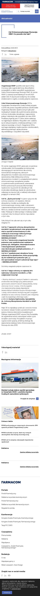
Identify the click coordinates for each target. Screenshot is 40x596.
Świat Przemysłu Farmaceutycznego (11, 5)
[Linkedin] (5, 575)
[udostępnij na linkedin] (5, 54)
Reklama (4, 539)
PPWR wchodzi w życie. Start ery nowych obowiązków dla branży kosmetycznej (16, 434)
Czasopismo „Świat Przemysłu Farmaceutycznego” (12, 546)
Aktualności (12, 51)
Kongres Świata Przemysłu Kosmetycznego (17, 518)
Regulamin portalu (8, 508)
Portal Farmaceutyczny (9, 501)
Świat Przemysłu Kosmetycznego (29, 5)
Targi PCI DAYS (6, 525)
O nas (3, 558)
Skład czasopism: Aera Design (12, 565)
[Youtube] (9, 575)
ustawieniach (16, 589)
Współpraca (5, 542)
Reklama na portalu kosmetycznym (14, 497)
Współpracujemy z (8, 561)
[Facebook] (2, 575)
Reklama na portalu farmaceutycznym (15, 504)
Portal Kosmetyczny (8, 493)
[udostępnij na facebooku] (2, 54)
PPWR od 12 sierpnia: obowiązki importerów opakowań (17, 441)
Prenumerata (6, 535)
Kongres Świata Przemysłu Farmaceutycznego (18, 522)
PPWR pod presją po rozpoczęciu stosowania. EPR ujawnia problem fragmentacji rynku (19, 426)
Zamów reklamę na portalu (29, 452)
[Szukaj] (18, 11)
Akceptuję (7, 592)
